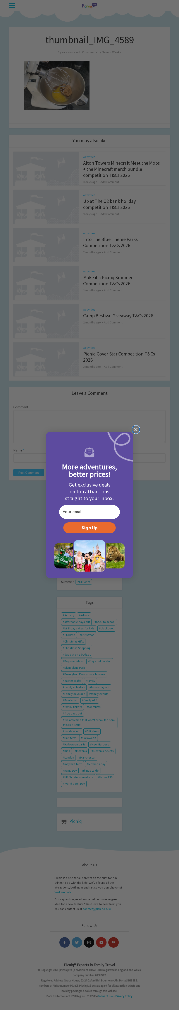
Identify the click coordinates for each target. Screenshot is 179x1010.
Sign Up (90, 528)
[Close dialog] (136, 429)
